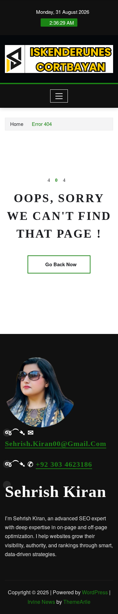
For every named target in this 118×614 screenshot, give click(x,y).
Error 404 (42, 123)
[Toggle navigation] (59, 96)
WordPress (95, 592)
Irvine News (41, 601)
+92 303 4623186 (64, 464)
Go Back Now (61, 264)
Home (16, 123)
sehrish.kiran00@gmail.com (55, 443)
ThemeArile (76, 601)
